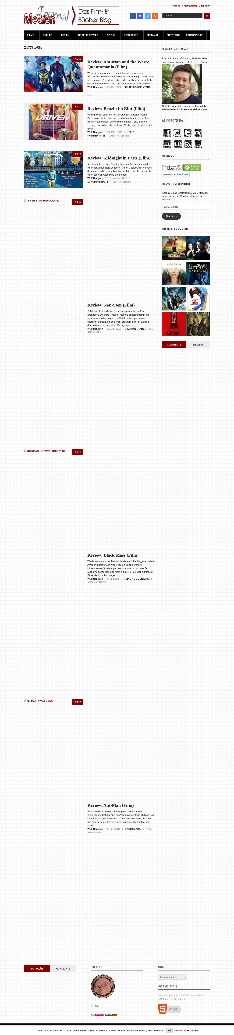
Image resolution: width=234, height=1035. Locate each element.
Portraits (173, 35)
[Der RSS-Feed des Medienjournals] (188, 148)
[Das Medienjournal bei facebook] (167, 137)
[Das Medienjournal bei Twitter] (187, 137)
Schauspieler (194, 35)
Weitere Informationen (186, 1030)
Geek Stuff (131, 35)
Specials (152, 35)
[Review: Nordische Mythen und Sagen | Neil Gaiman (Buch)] (198, 274)
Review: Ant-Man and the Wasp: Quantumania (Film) (118, 64)
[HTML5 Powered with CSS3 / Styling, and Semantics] (171, 1013)
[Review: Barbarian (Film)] (174, 324)
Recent (198, 344)
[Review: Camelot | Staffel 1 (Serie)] (198, 324)
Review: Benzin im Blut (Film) (116, 108)
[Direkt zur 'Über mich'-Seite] (182, 102)
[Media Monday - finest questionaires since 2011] (103, 997)
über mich (200, 106)
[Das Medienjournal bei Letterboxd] (167, 148)
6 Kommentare (134, 829)
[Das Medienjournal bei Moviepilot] (198, 137)
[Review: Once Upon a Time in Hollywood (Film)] (174, 248)
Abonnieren (171, 216)
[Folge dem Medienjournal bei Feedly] (192, 170)
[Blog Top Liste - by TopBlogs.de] (110, 1015)
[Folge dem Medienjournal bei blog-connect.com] (172, 170)
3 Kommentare (135, 328)
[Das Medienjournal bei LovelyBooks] (178, 148)
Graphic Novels (88, 35)
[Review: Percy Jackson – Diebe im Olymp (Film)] (174, 299)
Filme (30, 35)
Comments (174, 344)
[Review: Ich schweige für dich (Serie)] (174, 274)
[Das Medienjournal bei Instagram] (177, 137)
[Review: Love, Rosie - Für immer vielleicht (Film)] (198, 299)
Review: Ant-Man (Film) (110, 805)
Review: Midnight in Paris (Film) (118, 157)
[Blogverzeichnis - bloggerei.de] (97, 1015)
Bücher (47, 35)
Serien (65, 35)
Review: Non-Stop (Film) (111, 305)
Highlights (63, 968)
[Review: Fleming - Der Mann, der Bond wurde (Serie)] (198, 248)
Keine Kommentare (138, 87)
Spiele (111, 35)
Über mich (204, 5)
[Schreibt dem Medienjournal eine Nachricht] (198, 148)
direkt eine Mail (189, 109)
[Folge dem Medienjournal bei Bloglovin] (176, 176)
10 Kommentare (97, 181)
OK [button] (169, 1030)
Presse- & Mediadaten (184, 5)
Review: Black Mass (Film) (112, 555)
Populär (37, 968)
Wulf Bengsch (95, 87)
